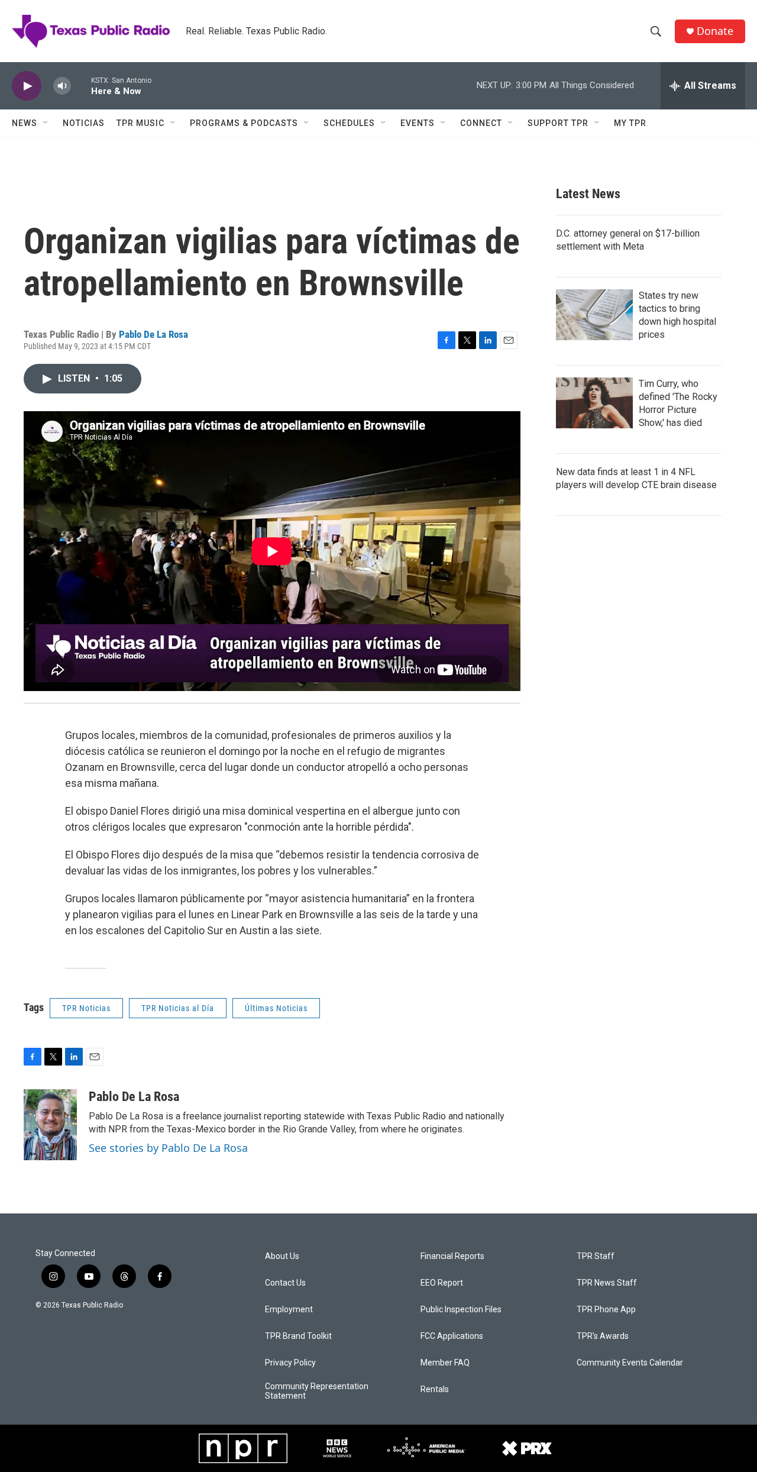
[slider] (81, 85)
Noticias (84, 123)
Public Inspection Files (461, 1309)
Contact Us (285, 1283)
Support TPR (558, 123)
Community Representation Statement (316, 1391)
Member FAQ (445, 1362)
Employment (289, 1309)
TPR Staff (595, 1256)
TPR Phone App (606, 1309)
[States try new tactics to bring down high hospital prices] (594, 314)
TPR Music (140, 123)
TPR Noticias (86, 1008)
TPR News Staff (607, 1283)
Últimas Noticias (276, 1008)
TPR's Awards (603, 1336)
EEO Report (441, 1283)
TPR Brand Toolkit (298, 1336)
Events (417, 123)
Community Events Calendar (630, 1362)
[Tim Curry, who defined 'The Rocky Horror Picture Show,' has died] (594, 402)
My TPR (630, 123)
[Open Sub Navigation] (46, 123)
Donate (715, 31)
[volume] (62, 86)
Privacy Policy (290, 1362)
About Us (282, 1256)
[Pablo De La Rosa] (50, 1124)
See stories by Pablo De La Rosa (168, 1148)
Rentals (434, 1389)
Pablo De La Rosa (153, 334)
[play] (26, 86)
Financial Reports (452, 1256)
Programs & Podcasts (244, 123)
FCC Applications (451, 1336)
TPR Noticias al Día (177, 1008)
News (24, 123)
